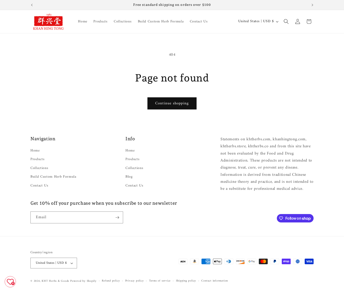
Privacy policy (134, 281)
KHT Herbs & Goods (55, 281)
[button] (286, 21)
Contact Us (39, 186)
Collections (39, 168)
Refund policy (111, 281)
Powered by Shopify (83, 281)
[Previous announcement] (32, 5)
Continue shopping (172, 103)
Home (35, 151)
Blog (129, 177)
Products (37, 159)
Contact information (214, 281)
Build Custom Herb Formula (53, 177)
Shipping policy (186, 281)
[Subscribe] (117, 217)
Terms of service (160, 281)
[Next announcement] (312, 5)
